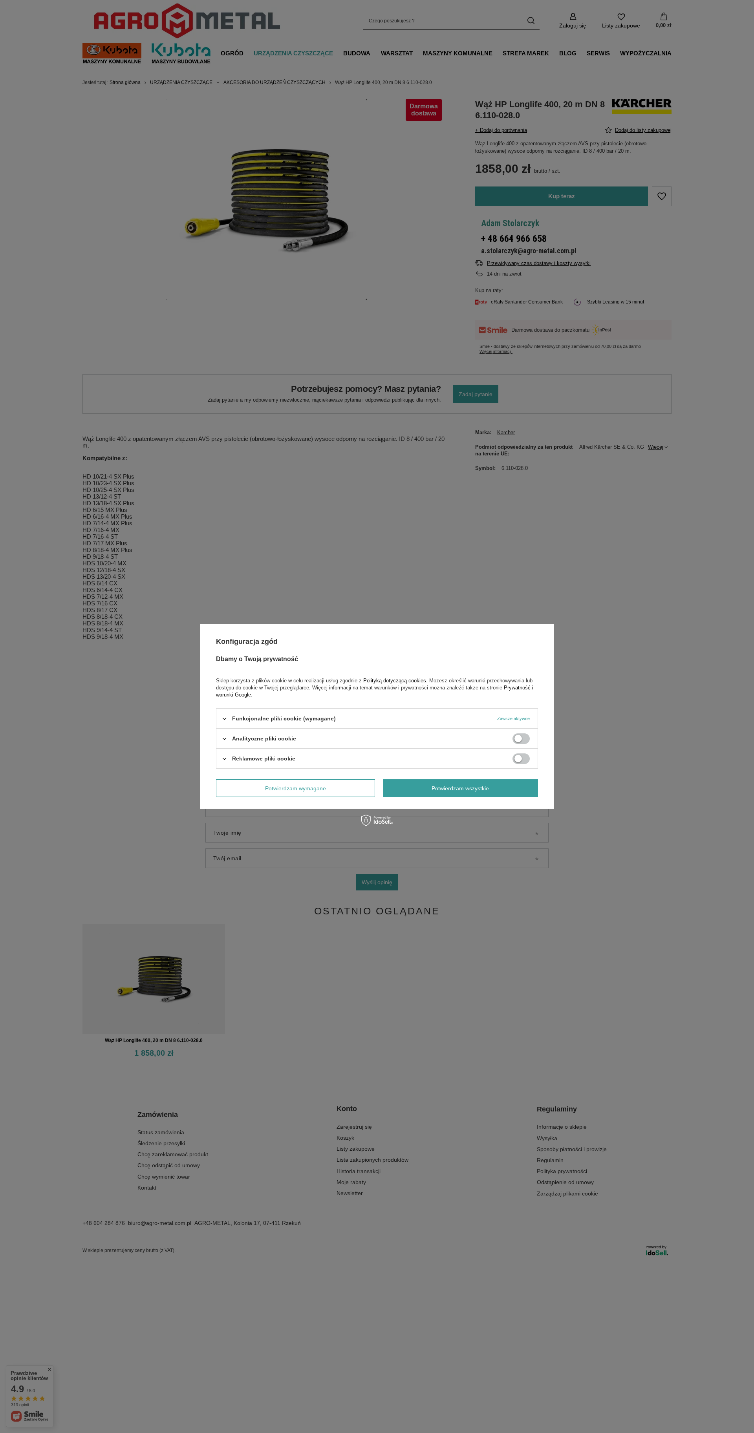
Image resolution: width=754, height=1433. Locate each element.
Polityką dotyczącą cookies (394, 681)
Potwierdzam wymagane (295, 788)
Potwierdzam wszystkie (460, 788)
